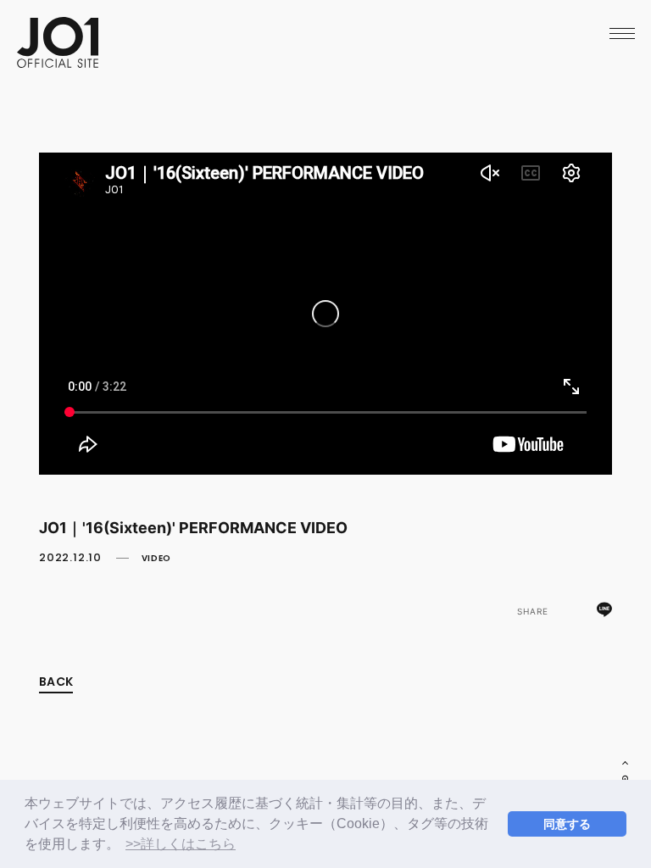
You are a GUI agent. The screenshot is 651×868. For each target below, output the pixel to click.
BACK (56, 681)
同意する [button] (567, 824)
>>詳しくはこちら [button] (180, 844)
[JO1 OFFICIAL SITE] (57, 62)
